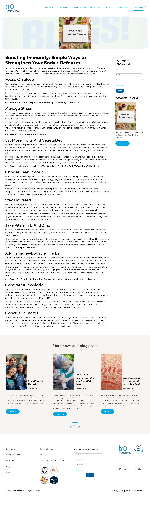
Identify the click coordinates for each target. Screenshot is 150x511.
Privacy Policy (117, 491)
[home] (17, 8)
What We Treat (95, 8)
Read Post (13, 411)
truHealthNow (19, 491)
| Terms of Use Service (133, 491)
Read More (122, 143)
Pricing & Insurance (78, 8)
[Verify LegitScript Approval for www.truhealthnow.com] (54, 480)
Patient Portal (123, 8)
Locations (63, 8)
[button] (50, 7)
